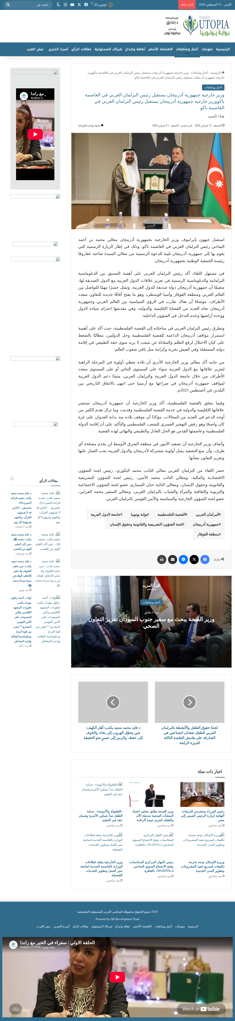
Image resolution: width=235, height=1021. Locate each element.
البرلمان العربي (207, 514)
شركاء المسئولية (108, 49)
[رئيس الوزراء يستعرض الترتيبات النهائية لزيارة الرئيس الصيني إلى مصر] (202, 794)
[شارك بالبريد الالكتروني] (172, 559)
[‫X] (79, 5)
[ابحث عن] (8, 5)
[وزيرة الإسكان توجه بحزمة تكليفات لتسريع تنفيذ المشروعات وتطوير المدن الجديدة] (202, 845)
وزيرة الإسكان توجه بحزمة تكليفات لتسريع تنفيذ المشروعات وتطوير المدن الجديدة (202, 866)
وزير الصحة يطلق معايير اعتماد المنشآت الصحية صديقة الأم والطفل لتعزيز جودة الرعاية (152, 816)
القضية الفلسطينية (171, 514)
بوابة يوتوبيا (139, 514)
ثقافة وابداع (135, 49)
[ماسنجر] (183, 559)
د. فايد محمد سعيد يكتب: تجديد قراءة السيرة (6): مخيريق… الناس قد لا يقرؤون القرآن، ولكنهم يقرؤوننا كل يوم (21, 508)
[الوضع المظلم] (58, 4)
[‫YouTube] (72, 5)
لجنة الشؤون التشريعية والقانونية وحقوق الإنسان (146, 524)
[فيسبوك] (86, 5)
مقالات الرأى (81, 49)
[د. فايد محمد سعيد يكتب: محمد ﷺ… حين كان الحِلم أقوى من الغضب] (47, 541)
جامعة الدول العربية (105, 514)
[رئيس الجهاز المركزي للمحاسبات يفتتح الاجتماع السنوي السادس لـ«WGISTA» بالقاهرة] (151, 845)
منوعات (207, 49)
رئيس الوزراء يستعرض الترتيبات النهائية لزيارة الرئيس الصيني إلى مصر (202, 816)
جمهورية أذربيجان (206, 524)
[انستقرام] (65, 5)
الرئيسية (223, 49)
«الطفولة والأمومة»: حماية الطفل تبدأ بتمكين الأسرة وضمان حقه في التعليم (101, 816)
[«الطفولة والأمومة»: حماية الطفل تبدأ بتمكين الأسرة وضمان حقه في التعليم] (100, 794)
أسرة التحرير (58, 49)
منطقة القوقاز (208, 534)
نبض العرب (35, 49)
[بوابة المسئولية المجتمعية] (117, 26)
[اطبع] (161, 559)
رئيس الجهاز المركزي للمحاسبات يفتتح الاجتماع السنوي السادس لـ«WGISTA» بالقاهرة (151, 866)
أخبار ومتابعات (187, 49)
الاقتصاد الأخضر (160, 49)
